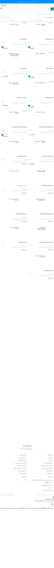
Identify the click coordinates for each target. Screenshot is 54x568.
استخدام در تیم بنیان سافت (47, 468)
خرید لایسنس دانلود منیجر (21, 465)
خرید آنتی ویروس (23, 457)
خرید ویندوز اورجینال (22, 460)
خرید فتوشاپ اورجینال (22, 470)
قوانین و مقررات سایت (47, 463)
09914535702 (47, 482)
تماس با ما (50, 457)
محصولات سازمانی (22, 473)
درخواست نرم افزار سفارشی (46, 465)
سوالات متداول (49, 470)
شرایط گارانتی (49, 473)
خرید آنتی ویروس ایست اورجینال (20, 468)
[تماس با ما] (53, 497)
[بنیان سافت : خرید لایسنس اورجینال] (3, 5)
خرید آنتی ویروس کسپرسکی (20, 463)
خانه (53, 13)
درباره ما (50, 460)
